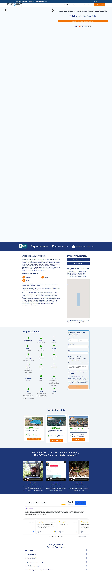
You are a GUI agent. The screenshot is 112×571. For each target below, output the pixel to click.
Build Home (72, 360)
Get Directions (79, 263)
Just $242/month (76, 429)
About (63, 4)
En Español (86, 4)
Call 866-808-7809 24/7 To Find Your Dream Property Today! (31, 1)
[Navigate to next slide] (53, 10)
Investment (72, 358)
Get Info (78, 387)
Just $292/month (32, 428)
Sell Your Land (69, 4)
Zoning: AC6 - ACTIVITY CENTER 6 (33, 430)
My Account (75, 4)
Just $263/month (54, 428)
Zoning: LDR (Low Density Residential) (78, 431)
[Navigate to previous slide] (5, 10)
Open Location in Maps (79, 260)
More (91, 4)
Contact (81, 4)
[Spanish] (97, 1)
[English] (94, 1)
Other (77, 360)
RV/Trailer (78, 358)
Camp (84, 358)
